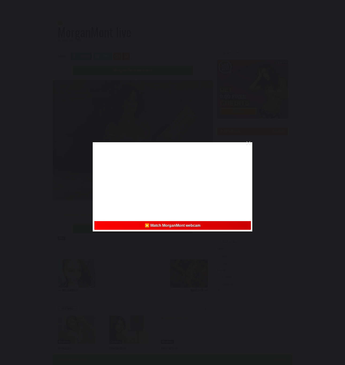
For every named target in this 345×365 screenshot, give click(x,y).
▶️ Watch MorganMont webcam (172, 225)
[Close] (248, 143)
